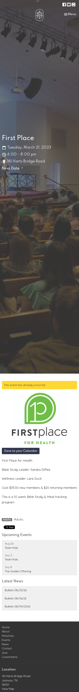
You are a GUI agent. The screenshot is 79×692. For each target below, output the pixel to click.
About (6, 631)
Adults (18, 519)
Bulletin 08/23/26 (16, 590)
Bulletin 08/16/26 (15, 598)
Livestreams (10, 657)
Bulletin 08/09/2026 (17, 606)
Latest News (12, 581)
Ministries (8, 636)
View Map (8, 689)
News (5, 644)
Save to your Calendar (20, 451)
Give (5, 652)
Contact (7, 648)
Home (6, 627)
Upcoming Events (17, 535)
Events (6, 640)
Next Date (11, 168)
